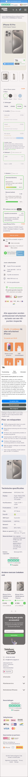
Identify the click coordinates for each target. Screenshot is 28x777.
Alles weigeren (14, 408)
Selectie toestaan (14, 405)
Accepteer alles (14, 401)
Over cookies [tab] (14, 372)
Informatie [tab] (23, 372)
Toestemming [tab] (5, 372)
